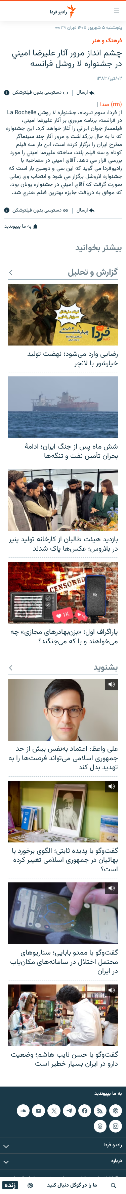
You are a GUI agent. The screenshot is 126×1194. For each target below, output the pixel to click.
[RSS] (100, 1110)
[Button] (85, 93)
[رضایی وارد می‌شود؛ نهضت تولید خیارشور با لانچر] (63, 315)
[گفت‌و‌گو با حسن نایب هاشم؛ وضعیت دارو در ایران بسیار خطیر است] (63, 1015)
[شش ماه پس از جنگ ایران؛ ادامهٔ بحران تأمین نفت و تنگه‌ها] (63, 407)
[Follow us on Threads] (100, 1126)
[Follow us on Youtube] (38, 1110)
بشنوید (105, 668)
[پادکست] (30, 1185)
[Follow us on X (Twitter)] (53, 1110)
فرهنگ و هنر (107, 41)
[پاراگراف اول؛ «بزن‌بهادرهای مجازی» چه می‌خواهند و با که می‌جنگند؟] (63, 593)
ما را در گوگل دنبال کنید (72, 1185)
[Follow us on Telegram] (69, 1110)
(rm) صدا (111, 104)
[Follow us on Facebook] (84, 1110)
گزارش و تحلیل (93, 273)
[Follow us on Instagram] (115, 1126)
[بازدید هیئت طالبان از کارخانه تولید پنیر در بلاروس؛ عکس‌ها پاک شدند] (63, 500)
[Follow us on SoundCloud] (23, 1110)
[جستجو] (113, 1185)
